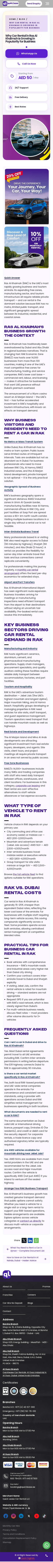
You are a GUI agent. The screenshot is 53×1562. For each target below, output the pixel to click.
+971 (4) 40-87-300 (25, 1407)
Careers (32, 1294)
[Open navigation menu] (47, 4)
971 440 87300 (30, 1478)
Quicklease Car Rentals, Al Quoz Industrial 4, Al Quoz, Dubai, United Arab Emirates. (25, 1374)
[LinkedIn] (30, 1240)
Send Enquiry (34, 3)
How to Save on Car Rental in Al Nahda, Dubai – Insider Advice (22, 1259)
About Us (7, 1286)
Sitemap (7, 1542)
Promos (46, 1286)
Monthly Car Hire (11, 1525)
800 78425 (15, 1478)
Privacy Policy (10, 1530)
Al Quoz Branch (11, 1369)
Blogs (30, 1303)
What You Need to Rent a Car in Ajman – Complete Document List (27, 1249)
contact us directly (30, 1220)
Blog (22, 19)
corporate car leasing (28, 785)
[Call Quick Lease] (46, 1555)
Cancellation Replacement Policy (19, 1538)
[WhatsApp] (36, 1240)
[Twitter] (24, 1240)
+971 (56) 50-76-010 (25, 1411)
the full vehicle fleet (24, 874)
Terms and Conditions (14, 1534)
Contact (7, 1311)
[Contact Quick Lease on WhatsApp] (46, 1545)
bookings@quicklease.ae (22, 1487)
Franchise (8, 1294)
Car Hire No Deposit (13, 1303)
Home (12, 19)
